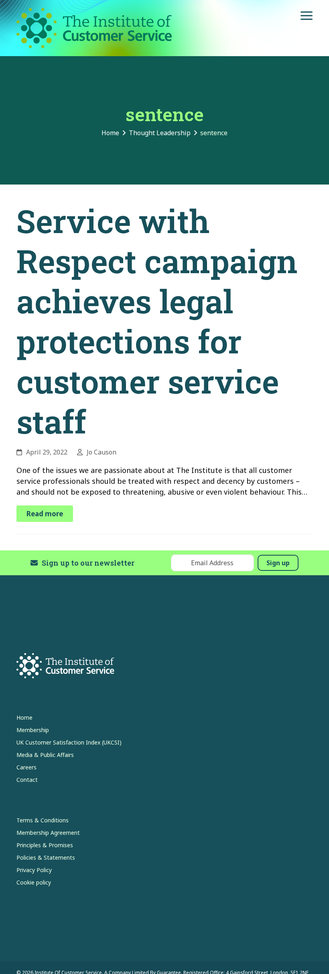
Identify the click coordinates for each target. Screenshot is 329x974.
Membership (32, 730)
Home (24, 717)
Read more (44, 513)
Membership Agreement (48, 832)
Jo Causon (101, 452)
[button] (307, 16)
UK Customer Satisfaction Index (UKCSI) (69, 742)
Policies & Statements (45, 857)
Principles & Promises (44, 845)
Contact (27, 779)
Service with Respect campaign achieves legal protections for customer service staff (157, 320)
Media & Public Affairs (45, 755)
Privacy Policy (34, 870)
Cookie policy (33, 882)
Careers (26, 767)
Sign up (278, 562)
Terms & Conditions (42, 820)
